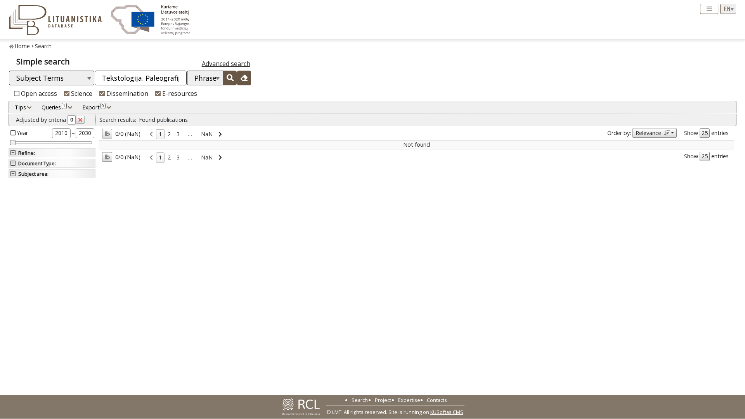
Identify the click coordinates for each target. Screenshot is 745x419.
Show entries (706, 133)
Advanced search (226, 63)
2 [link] (169, 134)
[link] (151, 134)
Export (93, 107)
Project (383, 399)
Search (43, 46)
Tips (20, 107)
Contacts (437, 399)
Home (22, 46)
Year (22, 133)
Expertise (409, 399)
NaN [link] (207, 134)
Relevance (648, 133)
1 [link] (160, 134)
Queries (53, 107)
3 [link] (178, 134)
